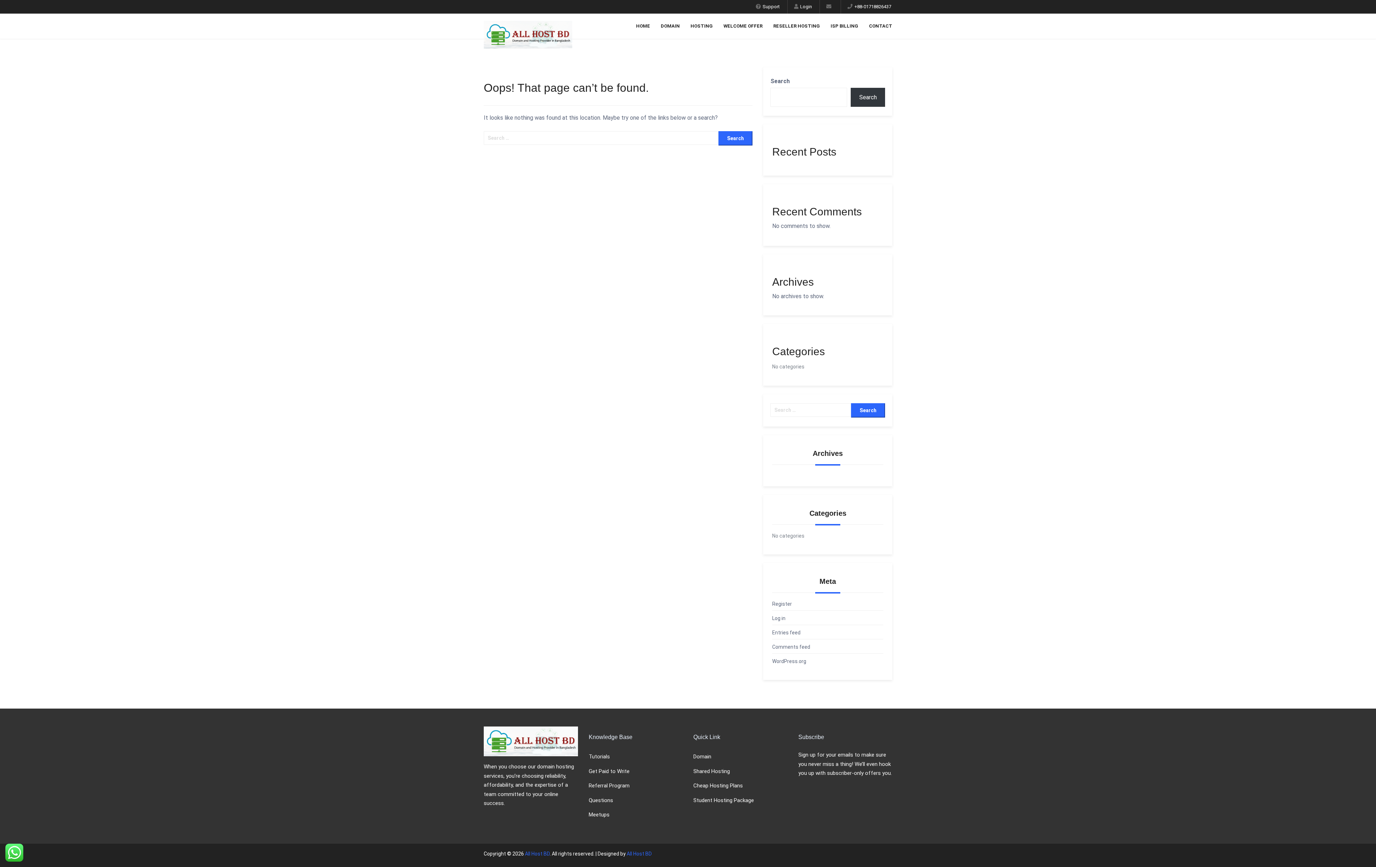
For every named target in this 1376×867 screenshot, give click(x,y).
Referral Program (609, 785)
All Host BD (537, 854)
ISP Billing (844, 26)
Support (771, 6)
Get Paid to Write (609, 771)
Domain (670, 26)
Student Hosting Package (723, 800)
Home (643, 26)
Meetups (599, 814)
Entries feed (786, 632)
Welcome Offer (743, 26)
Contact (880, 26)
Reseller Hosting (796, 26)
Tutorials (599, 756)
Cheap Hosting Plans (718, 785)
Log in (778, 618)
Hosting (702, 26)
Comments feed (791, 647)
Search (780, 81)
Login (806, 6)
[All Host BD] (531, 23)
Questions (601, 800)
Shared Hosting (711, 771)
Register (782, 604)
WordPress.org (789, 661)
